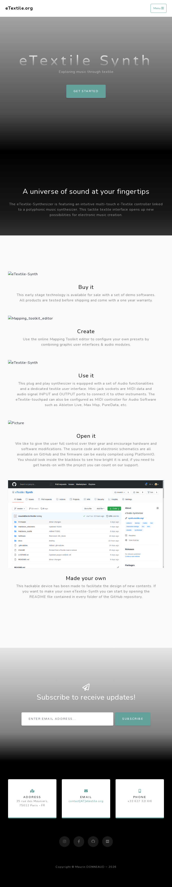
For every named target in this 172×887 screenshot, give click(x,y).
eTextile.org (19, 8)
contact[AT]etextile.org (86, 801)
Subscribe (132, 719)
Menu (157, 8)
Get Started (86, 91)
